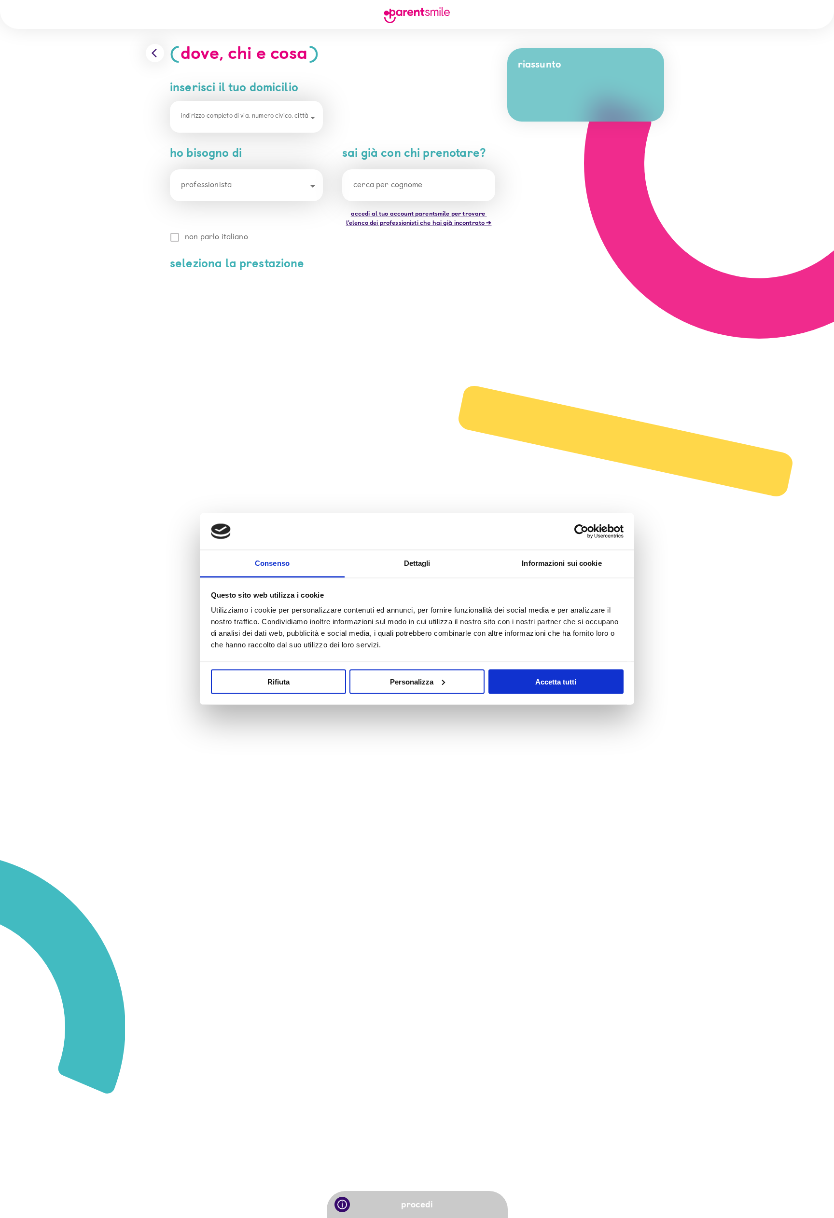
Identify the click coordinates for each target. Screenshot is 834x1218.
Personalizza (411, 681)
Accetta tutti (555, 681)
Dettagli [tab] (417, 563)
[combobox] (246, 117)
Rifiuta (278, 681)
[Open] (313, 117)
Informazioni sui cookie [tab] (561, 563)
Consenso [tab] (272, 563)
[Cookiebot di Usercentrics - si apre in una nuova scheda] (581, 531)
